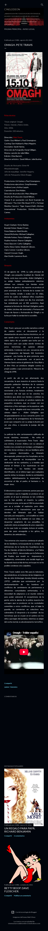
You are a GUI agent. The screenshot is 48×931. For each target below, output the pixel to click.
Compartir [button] (8, 683)
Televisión (13, 687)
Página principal (12, 29)
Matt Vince (31, 917)
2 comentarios (19, 836)
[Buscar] (42, 4)
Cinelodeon (12, 9)
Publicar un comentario (22, 896)
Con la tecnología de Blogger (26, 912)
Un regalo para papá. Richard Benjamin (19, 830)
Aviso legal (29, 29)
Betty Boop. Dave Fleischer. (16, 889)
